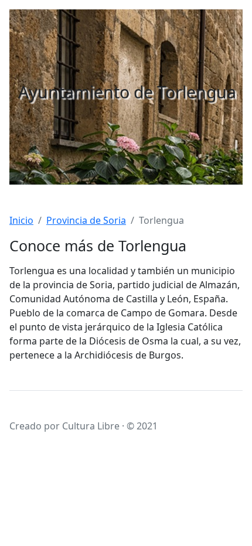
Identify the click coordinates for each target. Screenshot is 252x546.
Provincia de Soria (86, 220)
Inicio (21, 220)
